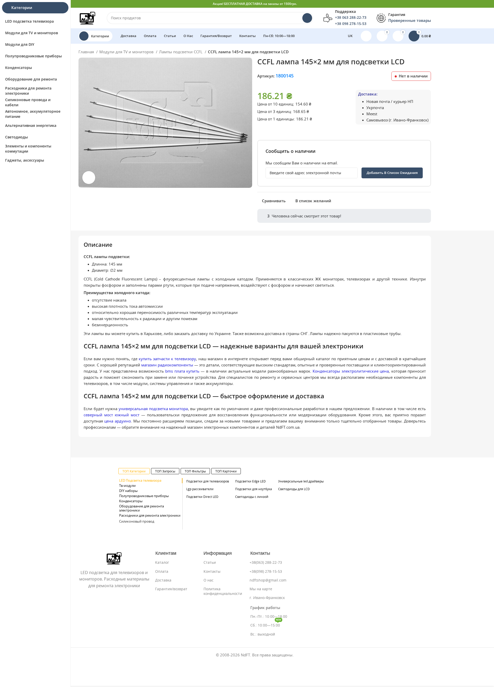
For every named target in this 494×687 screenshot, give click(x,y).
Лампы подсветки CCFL (181, 52)
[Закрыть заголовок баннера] (487, 4)
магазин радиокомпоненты (167, 365)
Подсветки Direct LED (202, 496)
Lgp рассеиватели (200, 489)
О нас (209, 580)
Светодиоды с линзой (251, 496)
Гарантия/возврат (171, 589)
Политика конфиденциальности (223, 591)
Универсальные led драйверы (301, 481)
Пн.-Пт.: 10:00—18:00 (268, 616)
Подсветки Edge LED (250, 481)
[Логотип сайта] (87, 17)
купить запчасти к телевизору (167, 359)
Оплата (161, 571)
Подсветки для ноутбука (253, 489)
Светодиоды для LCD (294, 489)
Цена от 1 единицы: (276, 119)
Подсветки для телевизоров (207, 481)
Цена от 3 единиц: (274, 111)
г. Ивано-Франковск (267, 598)
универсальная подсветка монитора (153, 409)
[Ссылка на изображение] (114, 558)
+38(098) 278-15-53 (266, 571)
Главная (86, 52)
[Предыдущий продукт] (418, 52)
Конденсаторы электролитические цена (351, 371)
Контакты (212, 571)
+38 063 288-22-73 (350, 17)
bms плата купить (182, 371)
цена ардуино (117, 421)
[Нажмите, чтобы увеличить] (88, 177)
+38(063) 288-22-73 (266, 562)
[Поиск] (307, 18)
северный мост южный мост (111, 415)
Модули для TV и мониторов (127, 52)
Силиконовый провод (136, 521)
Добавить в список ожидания (392, 173)
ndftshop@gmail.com (268, 580)
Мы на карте (261, 589)
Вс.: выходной (262, 634)
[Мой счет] (366, 36)
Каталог (162, 562)
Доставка (163, 580)
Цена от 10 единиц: (275, 104)
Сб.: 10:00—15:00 (265, 624)
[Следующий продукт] (428, 52)
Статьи (210, 562)
